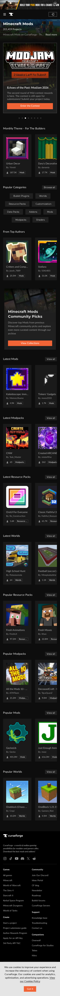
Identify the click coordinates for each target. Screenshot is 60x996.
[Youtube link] (16, 858)
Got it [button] (30, 989)
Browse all (49, 187)
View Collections (30, 343)
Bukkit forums (38, 901)
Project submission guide (14, 928)
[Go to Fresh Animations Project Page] (17, 622)
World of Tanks (10, 911)
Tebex (34, 951)
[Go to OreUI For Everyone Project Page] (17, 504)
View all (51, 359)
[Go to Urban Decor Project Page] (17, 155)
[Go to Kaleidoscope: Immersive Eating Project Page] (17, 386)
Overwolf (36, 940)
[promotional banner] (30, 4)
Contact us (37, 928)
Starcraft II (8, 896)
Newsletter (37, 891)
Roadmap (36, 896)
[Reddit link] (34, 858)
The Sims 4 (8, 891)
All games (7, 875)
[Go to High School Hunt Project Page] (17, 563)
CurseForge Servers (41, 906)
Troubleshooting (39, 923)
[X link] (28, 858)
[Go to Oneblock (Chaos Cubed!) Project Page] (17, 799)
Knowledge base (39, 918)
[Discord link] (22, 858)
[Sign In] (53, 14)
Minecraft (7, 880)
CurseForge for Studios (43, 946)
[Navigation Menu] (4, 14)
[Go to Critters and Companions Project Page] (17, 259)
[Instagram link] (5, 858)
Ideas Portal (37, 880)
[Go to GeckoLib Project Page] (17, 740)
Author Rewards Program (15, 933)
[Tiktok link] (11, 858)
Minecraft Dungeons (13, 906)
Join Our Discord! (40, 875)
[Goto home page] (11, 14)
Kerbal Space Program (13, 901)
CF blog (35, 885)
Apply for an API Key (13, 938)
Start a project (10, 923)
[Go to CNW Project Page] (17, 445)
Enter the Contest (30, 106)
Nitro (34, 956)
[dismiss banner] (55, 3)
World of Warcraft (12, 885)
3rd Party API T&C (11, 943)
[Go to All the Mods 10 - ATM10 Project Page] (17, 681)
